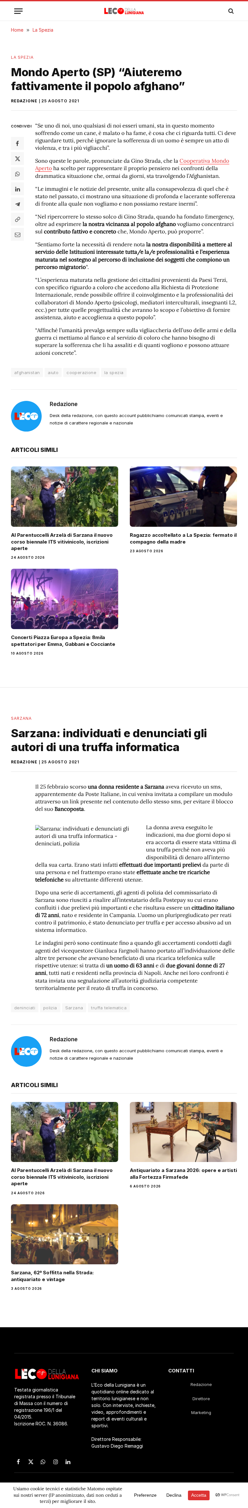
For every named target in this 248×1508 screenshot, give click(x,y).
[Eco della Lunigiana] (124, 11)
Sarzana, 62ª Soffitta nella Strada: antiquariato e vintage (52, 1275)
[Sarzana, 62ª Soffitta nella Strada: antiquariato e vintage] (64, 1234)
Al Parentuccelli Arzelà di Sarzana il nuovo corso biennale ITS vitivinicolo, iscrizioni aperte (62, 541)
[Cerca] (230, 11)
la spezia (114, 372)
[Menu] (18, 11)
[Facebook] (17, 143)
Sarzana (21, 718)
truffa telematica (109, 1007)
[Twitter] (17, 158)
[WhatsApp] (17, 173)
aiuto (53, 372)
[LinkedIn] (17, 188)
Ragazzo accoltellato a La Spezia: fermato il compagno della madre (183, 538)
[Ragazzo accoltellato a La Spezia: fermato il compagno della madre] (183, 496)
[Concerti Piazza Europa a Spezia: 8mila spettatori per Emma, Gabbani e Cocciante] (64, 599)
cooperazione (81, 372)
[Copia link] (17, 219)
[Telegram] (17, 204)
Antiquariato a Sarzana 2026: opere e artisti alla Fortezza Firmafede (183, 1173)
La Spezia (22, 57)
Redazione (24, 100)
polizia (50, 1007)
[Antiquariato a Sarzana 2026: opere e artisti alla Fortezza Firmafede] (183, 1132)
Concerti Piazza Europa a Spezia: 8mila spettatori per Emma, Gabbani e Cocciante (63, 640)
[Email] (17, 234)
